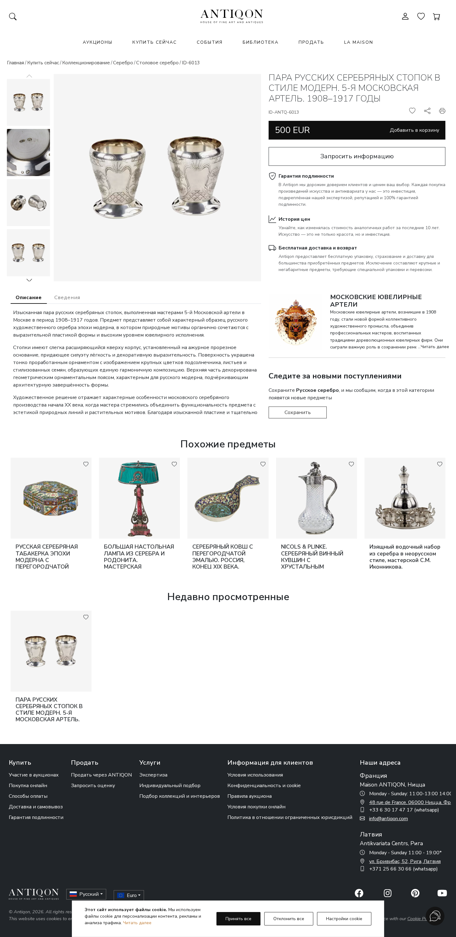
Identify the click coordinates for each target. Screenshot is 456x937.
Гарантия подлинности (306, 176)
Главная (15, 63)
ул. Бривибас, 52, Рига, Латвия (405, 861)
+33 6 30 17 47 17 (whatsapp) (404, 809)
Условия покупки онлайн (256, 806)
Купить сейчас (154, 42)
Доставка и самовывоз (36, 806)
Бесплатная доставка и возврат (318, 247)
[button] (29, 280)
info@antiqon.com (388, 818)
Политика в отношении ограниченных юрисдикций (289, 817)
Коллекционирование (86, 63)
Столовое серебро (157, 63)
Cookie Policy (420, 918)
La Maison (358, 42)
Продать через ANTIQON (101, 775)
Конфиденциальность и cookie (264, 785)
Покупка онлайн (28, 785)
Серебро (123, 63)
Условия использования (255, 775)
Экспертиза (153, 775)
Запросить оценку (93, 785)
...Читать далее (433, 347)
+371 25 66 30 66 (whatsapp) (403, 868)
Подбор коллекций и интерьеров (179, 796)
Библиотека (261, 42)
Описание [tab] (29, 297)
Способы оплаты (28, 796)
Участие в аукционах (34, 775)
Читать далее (137, 923)
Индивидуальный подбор (170, 785)
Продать (311, 42)
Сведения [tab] (67, 297)
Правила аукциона (249, 796)
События (210, 42)
